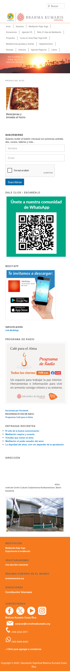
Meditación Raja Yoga (38, 26)
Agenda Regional (39, 49)
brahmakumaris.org (14, 578)
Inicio (8, 26)
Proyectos (10, 37)
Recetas (9, 49)
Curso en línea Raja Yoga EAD (33, 37)
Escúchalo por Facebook (16, 410)
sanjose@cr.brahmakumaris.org (32, 623)
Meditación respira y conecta (19, 434)
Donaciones (11, 32)
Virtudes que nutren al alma (19, 437)
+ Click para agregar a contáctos (23, 649)
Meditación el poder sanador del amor (24, 441)
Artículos (22, 49)
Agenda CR (27, 32)
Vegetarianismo (46, 43)
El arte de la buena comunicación (22, 430)
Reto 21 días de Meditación (49, 32)
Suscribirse (15, 182)
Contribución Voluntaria (18, 592)
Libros (54, 49)
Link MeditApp (12, 330)
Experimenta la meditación (17, 551)
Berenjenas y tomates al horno (15, 115)
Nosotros (20, 26)
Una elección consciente (16, 564)
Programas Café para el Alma (19, 417)
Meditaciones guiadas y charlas (20, 43)
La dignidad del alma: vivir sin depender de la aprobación (34, 444)
